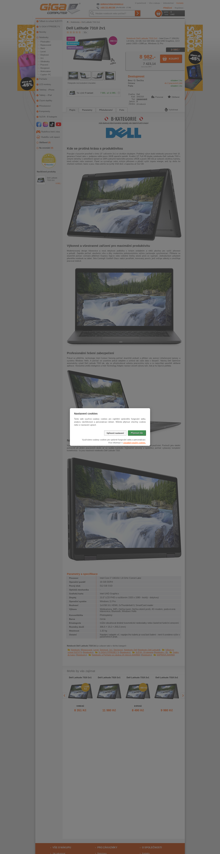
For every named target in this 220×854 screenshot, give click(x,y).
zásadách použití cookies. (134, 443)
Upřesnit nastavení (115, 433)
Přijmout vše (137, 433)
